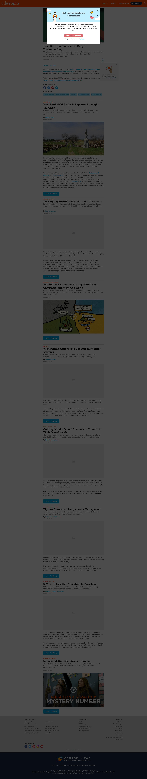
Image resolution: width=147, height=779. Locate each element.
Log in (82, 39)
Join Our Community (73, 35)
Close (97, 10)
